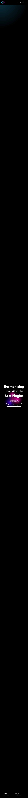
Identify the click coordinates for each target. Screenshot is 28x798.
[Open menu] (18, 2)
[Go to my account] (23, 2)
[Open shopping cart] (26, 2)
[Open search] (20, 2)
